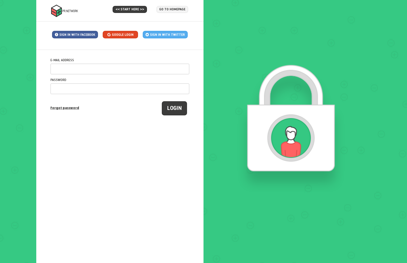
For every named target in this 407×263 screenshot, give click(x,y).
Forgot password (64, 108)
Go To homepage (172, 9)
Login (174, 108)
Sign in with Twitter (167, 34)
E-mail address (62, 60)
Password (58, 80)
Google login (123, 34)
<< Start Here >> (129, 9)
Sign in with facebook (77, 34)
